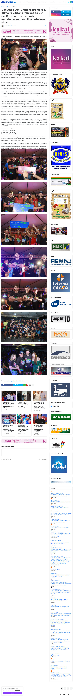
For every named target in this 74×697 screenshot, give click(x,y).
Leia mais (17, 690)
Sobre (64, 694)
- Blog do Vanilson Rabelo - (57, 493)
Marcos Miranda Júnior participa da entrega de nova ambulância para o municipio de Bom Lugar (61, 551)
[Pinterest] (27, 385)
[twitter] (65, 688)
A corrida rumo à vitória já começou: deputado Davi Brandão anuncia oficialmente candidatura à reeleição (39, 429)
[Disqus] (24, 478)
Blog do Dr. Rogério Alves (57, 506)
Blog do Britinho (54, 612)
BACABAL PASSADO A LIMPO (58, 646)
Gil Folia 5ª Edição (55, 655)
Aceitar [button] (12, 693)
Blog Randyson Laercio (56, 547)
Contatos (70, 694)
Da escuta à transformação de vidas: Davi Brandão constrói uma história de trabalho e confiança (23, 428)
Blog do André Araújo (56, 540)
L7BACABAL (53, 598)
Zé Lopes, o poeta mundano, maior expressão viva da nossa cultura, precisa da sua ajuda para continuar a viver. (61, 584)
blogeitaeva (53, 659)
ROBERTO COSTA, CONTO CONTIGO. (60, 507)
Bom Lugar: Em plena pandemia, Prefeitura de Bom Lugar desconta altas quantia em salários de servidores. (61, 632)
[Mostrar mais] (33, 385)
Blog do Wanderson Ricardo (57, 532)
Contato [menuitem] (65, 2)
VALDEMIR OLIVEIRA (55, 519)
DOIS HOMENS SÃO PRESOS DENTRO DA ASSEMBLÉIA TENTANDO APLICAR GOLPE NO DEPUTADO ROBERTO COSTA (61, 676)
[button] (68, 2)
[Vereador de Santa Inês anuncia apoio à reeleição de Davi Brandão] (24, 396)
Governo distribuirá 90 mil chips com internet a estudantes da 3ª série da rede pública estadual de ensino (60, 641)
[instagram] (68, 688)
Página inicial (4, 6)
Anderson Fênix (54, 665)
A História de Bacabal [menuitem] (29, 2)
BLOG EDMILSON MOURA (57, 556)
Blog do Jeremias (55, 654)
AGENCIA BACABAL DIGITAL (57, 589)
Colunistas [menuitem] (52, 2)
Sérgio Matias (54, 573)
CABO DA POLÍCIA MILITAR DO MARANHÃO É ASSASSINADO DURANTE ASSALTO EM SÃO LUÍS (61, 592)
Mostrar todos (54, 679)
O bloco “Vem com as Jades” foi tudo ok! (60, 661)
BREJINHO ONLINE (55, 638)
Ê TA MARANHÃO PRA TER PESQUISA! (60, 527)
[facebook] (62, 688)
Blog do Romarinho (55, 569)
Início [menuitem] (20, 2)
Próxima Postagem (42, 459)
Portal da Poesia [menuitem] (42, 2)
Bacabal (18, 381)
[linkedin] (71, 688)
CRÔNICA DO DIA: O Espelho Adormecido (60, 501)
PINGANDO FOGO (55, 580)
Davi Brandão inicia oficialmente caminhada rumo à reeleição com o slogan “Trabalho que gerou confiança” (8, 428)
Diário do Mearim (55, 500)
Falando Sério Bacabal (56, 512)
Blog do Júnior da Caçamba (57, 619)
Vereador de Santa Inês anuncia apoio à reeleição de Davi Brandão (23, 404)
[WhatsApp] (24, 385)
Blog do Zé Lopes (55, 526)
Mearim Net (53, 605)
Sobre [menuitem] (59, 2)
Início (60, 694)
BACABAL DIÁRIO (55, 672)
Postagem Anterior (6, 459)
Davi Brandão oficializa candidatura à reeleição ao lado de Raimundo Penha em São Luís (8, 405)
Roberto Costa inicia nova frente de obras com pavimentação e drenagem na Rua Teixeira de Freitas (60, 535)
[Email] (30, 385)
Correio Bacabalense (55, 629)
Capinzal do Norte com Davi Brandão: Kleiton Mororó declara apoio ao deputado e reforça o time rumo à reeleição (40, 405)
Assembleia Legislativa (14, 6)
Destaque (22, 381)
